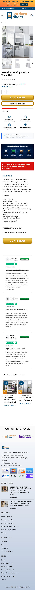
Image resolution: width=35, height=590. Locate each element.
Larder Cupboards (7, 516)
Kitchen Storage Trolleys (8, 530)
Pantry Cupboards (6, 520)
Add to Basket (17, 104)
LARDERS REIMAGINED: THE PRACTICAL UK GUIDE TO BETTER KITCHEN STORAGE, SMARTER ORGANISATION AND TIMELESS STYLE (20, 490)
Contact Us (4, 548)
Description (7, 176)
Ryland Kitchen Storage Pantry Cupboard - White (9, 397)
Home (3, 23)
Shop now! (24, 4)
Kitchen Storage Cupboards (9, 526)
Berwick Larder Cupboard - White (25, 396)
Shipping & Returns (7, 551)
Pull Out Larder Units (7, 523)
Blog (2, 545)
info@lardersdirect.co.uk (14, 465)
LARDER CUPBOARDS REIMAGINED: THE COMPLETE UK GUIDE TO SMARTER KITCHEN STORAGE (21, 503)
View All (3, 533)
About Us (4, 541)
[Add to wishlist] (14, 382)
